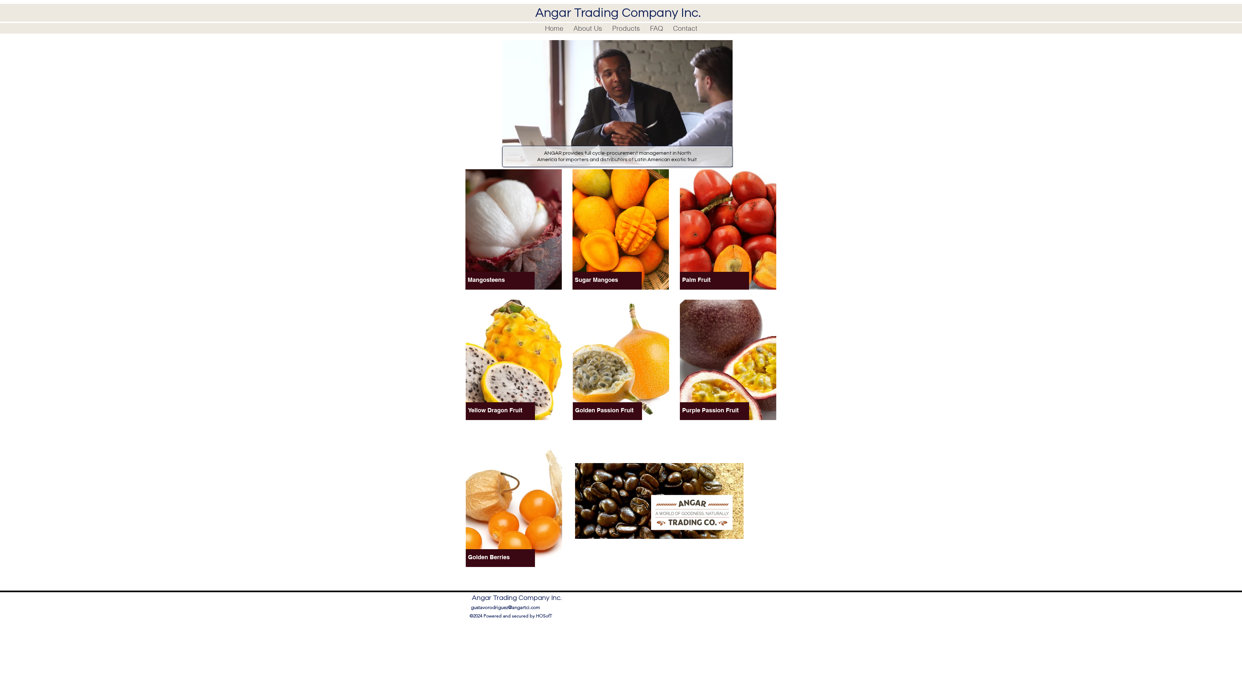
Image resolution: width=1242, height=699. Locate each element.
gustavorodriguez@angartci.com (505, 607)
